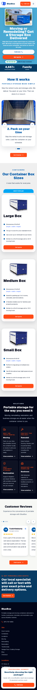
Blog (3, 652)
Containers (5, 634)
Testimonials (5, 647)
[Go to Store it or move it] (21, 148)
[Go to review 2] (3, 521)
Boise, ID (6, 664)
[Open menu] (33, 4)
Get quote (17, 57)
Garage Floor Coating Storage (11, 649)
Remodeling (5, 641)
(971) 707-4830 (8, 622)
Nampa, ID (7, 666)
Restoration (5, 644)
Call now (17, 52)
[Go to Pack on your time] (18, 148)
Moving (4, 639)
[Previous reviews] (28, 522)
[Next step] (32, 125)
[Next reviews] (33, 522)
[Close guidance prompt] (33, 669)
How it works (5, 631)
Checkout (4, 654)
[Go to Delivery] (15, 148)
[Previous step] (5, 125)
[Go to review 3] (6, 521)
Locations (5, 636)
